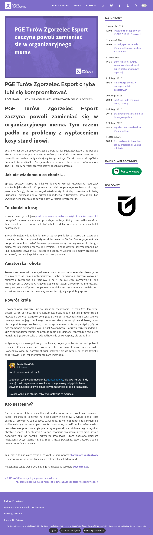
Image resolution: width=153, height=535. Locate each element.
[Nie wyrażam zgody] (149, 528)
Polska (74, 98)
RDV (26, 98)
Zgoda (53, 530)
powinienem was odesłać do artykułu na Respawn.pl (65, 216)
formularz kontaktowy (84, 454)
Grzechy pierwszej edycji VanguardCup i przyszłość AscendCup (127, 48)
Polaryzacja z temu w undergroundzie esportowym (125, 86)
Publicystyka (60, 5)
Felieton (47, 98)
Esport (39, 98)
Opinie (56, 98)
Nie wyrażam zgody (70, 530)
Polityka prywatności (94, 530)
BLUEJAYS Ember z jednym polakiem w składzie (32, 477)
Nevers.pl (18, 513)
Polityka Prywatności (14, 501)
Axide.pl (19, 519)
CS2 (33, 98)
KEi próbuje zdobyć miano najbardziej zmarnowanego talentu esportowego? (56, 481)
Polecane (65, 98)
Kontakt (91, 5)
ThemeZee (39, 507)
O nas (77, 5)
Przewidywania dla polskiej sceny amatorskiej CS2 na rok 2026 (128, 144)
